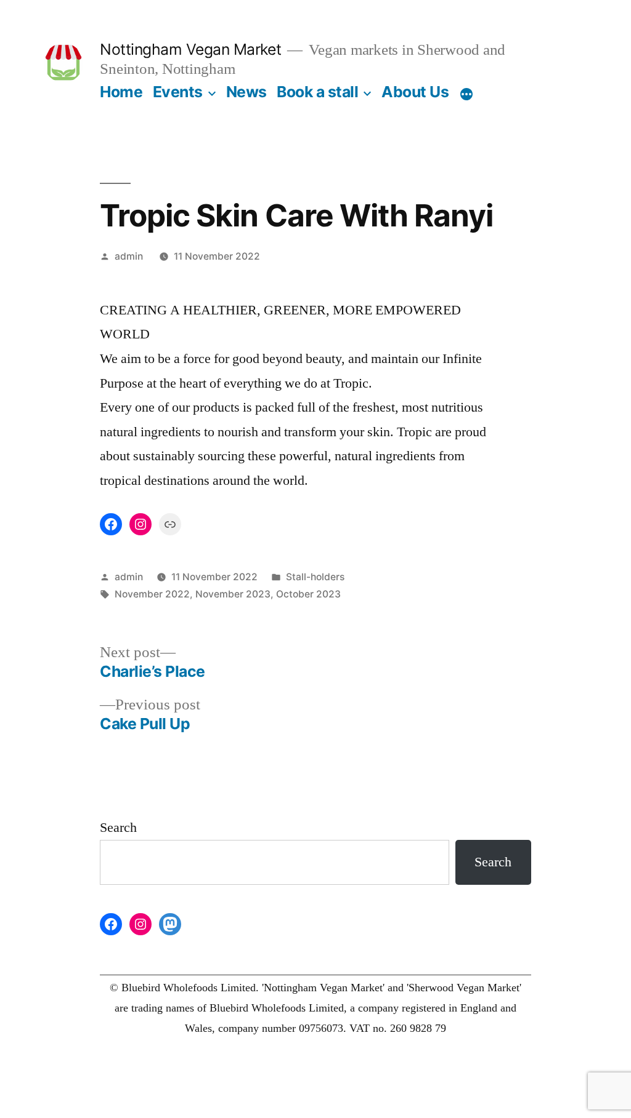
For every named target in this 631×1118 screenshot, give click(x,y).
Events (178, 91)
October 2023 (308, 594)
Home (121, 91)
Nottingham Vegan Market (190, 49)
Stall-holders (315, 577)
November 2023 (233, 594)
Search (118, 827)
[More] (466, 94)
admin (129, 256)
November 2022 (152, 594)
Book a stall (317, 91)
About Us (415, 91)
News (246, 91)
